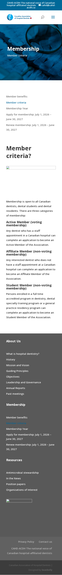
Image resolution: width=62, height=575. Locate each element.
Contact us (45, 541)
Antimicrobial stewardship (22, 472)
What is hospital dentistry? (22, 353)
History (10, 359)
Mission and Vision (17, 365)
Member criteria (16, 102)
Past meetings (15, 393)
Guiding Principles (17, 371)
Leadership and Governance (23, 382)
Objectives (12, 376)
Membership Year (17, 108)
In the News (13, 478)
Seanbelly (47, 569)
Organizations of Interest (22, 489)
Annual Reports (15, 388)
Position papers (15, 484)
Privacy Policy (26, 541)
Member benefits (16, 96)
